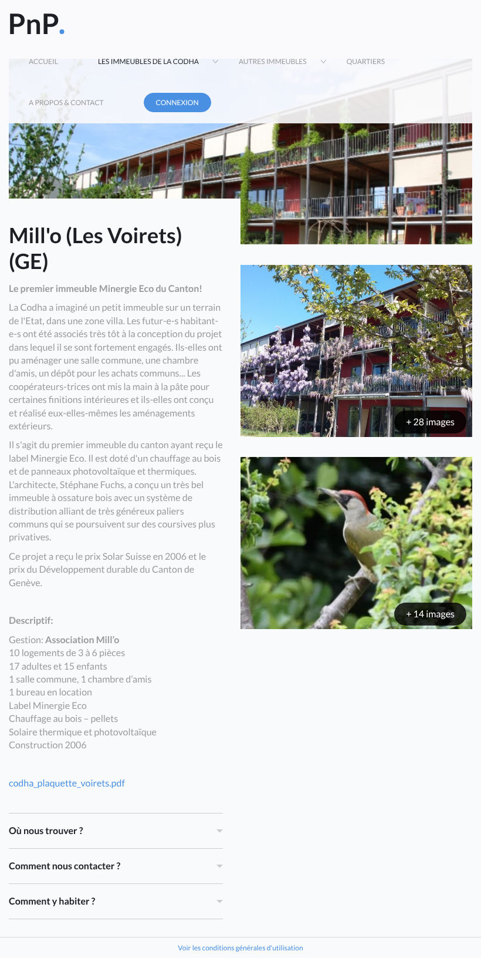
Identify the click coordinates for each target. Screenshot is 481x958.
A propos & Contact (66, 102)
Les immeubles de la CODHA (148, 61)
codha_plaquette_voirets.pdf (67, 783)
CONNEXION (177, 102)
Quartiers (366, 61)
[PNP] (37, 20)
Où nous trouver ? (46, 830)
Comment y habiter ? (52, 901)
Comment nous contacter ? (64, 866)
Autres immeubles (273, 61)
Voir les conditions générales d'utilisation (240, 947)
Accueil (43, 61)
